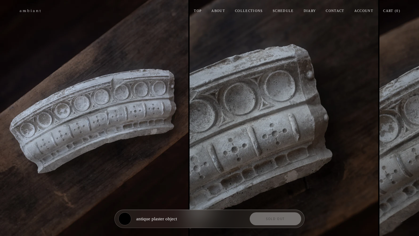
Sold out (275, 219)
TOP (198, 11)
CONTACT (335, 11)
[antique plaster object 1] (94, 118)
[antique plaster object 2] (284, 118)
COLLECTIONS (249, 11)
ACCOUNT (363, 11)
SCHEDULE (283, 11)
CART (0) (391, 11)
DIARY (310, 11)
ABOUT (218, 11)
